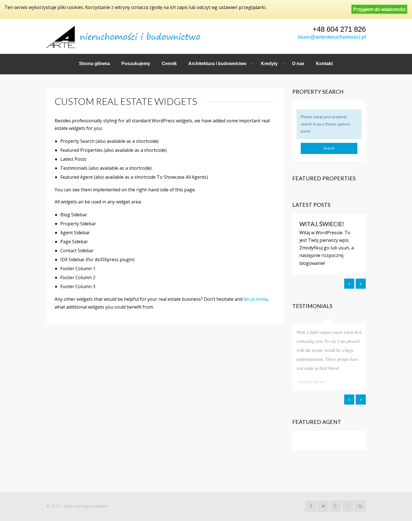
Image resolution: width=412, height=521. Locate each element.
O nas (298, 63)
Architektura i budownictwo (217, 63)
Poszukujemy (135, 63)
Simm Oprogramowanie (86, 506)
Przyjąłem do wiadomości (379, 9)
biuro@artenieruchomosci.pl (332, 37)
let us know (256, 299)
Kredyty (269, 63)
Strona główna (94, 63)
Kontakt (324, 63)
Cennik (169, 63)
